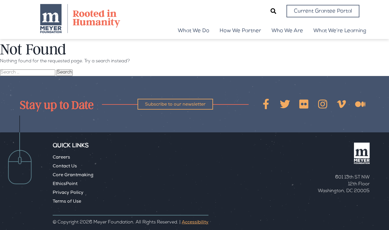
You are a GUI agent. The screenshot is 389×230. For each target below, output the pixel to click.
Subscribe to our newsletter (175, 104)
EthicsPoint (65, 184)
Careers (61, 157)
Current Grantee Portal (323, 11)
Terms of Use (67, 202)
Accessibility (195, 222)
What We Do (193, 31)
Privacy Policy (68, 193)
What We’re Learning (339, 31)
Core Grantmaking (73, 175)
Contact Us (65, 166)
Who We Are (287, 31)
